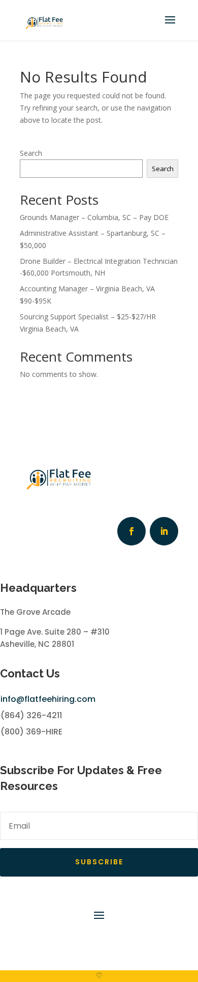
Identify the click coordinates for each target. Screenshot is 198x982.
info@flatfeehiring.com (48, 699)
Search (31, 153)
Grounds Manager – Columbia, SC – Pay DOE (94, 217)
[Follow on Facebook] (131, 531)
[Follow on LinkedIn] (164, 531)
